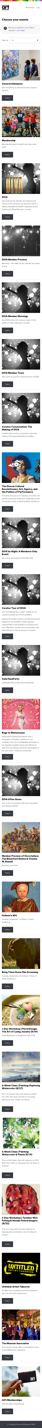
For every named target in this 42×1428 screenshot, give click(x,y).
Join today (20, 30)
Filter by (5, 40)
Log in (26, 27)
